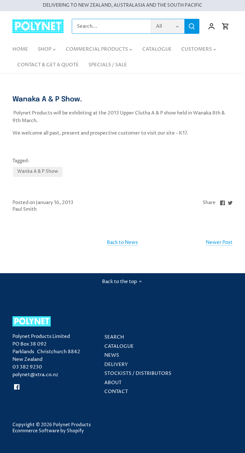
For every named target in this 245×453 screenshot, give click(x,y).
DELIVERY (116, 364)
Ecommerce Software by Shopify (48, 431)
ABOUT (113, 382)
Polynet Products (72, 425)
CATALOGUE (119, 346)
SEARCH (114, 337)
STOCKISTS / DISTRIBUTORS (137, 373)
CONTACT (116, 391)
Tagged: (20, 161)
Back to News (122, 242)
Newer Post (219, 242)
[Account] (211, 26)
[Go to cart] (225, 26)
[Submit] (191, 26)
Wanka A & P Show (37, 171)
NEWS (111, 355)
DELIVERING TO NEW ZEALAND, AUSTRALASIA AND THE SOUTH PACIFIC (122, 5)
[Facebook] (16, 387)
